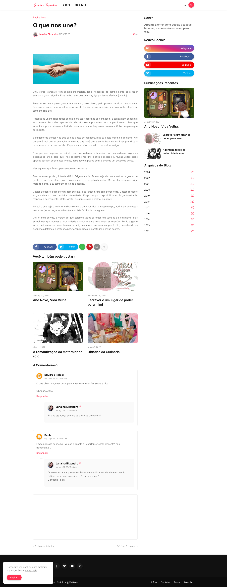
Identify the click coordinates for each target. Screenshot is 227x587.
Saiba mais (31, 570)
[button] (184, 5)
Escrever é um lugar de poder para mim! (110, 302)
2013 (169, 225)
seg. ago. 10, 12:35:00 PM (55, 378)
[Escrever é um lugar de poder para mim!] (113, 276)
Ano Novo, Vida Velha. (50, 300)
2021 (169, 183)
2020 (169, 189)
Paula (47, 435)
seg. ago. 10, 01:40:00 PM (55, 439)
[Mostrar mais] (104, 247)
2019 (169, 195)
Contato (165, 582)
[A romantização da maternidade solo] (58, 328)
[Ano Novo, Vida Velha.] (58, 276)
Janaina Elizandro (67, 406)
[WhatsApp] (82, 247)
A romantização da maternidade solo (57, 354)
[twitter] (64, 566)
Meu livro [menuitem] (80, 4)
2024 (169, 172)
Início (154, 582)
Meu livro (189, 582)
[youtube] (72, 566)
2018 (169, 201)
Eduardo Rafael (54, 374)
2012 (169, 231)
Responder (42, 396)
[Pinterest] (89, 247)
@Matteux (72, 582)
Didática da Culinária (104, 352)
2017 (169, 207)
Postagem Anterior (44, 546)
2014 (169, 219)
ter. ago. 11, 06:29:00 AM (66, 467)
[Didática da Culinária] (113, 328)
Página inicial (40, 17)
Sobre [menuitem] (66, 4)
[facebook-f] (57, 566)
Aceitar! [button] (14, 577)
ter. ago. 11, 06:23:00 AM (66, 410)
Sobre (177, 582)
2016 (169, 213)
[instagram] (80, 566)
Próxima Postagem (126, 546)
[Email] (97, 247)
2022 (169, 177)
